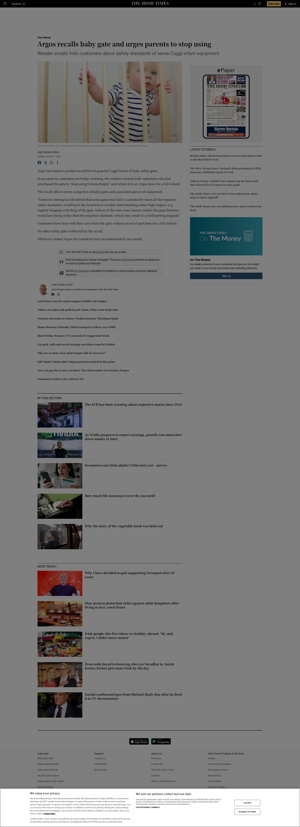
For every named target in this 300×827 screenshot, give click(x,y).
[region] (150, 807)
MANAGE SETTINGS (247, 812)
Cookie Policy (49, 813)
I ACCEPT (247, 803)
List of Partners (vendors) (148, 807)
